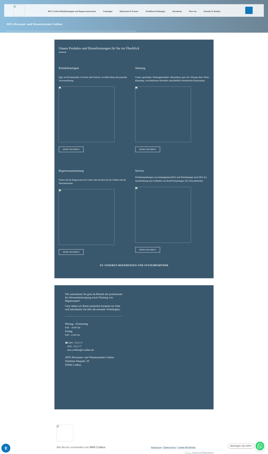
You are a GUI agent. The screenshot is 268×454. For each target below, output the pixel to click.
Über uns (193, 11)
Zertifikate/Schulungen (155, 11)
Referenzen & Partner (129, 11)
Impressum (156, 447)
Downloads (177, 11)
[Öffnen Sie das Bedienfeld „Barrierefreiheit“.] (5, 448)
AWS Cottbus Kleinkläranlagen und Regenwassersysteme (72, 11)
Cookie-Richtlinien (186, 447)
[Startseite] (19, 10)
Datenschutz (169, 447)
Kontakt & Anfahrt (212, 11)
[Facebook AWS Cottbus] (249, 10)
